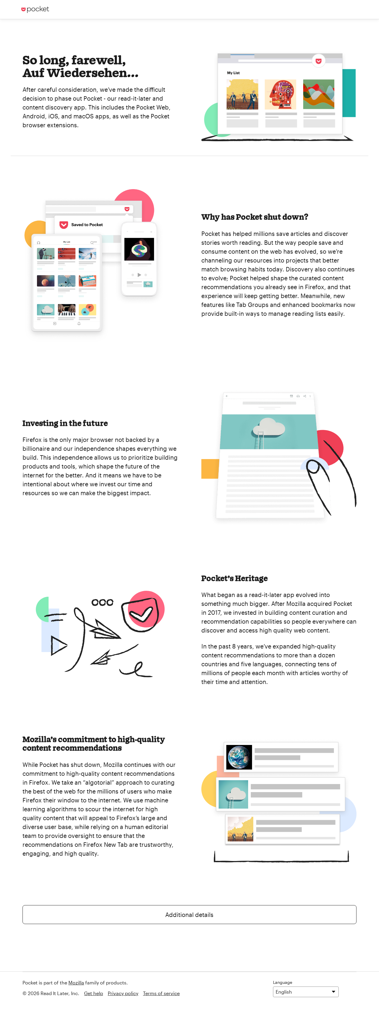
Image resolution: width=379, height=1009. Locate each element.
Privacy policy (123, 993)
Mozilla (76, 982)
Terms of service (161, 993)
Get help (93, 993)
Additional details (189, 914)
